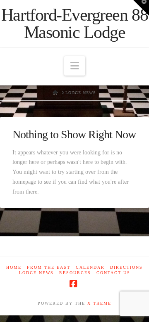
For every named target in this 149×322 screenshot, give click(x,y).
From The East (48, 267)
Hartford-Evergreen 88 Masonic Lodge (74, 23)
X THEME (99, 303)
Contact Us (113, 272)
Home (14, 267)
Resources (75, 272)
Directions (126, 267)
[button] (74, 66)
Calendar (90, 267)
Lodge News (36, 272)
